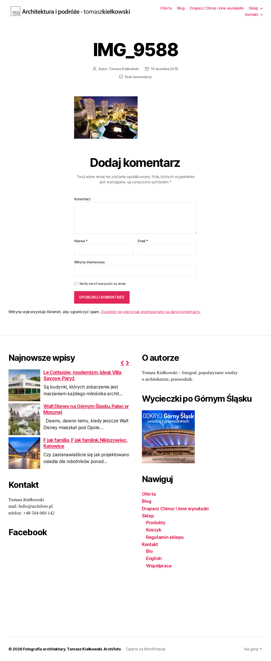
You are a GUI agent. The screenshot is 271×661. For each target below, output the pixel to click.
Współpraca (158, 565)
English (154, 558)
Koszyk (153, 529)
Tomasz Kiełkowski (124, 69)
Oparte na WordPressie (145, 649)
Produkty (155, 522)
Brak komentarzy (138, 77)
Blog (180, 8)
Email (143, 241)
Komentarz (82, 199)
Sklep (253, 8)
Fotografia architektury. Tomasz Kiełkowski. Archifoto (72, 649)
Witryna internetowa (89, 262)
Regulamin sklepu (165, 537)
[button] (122, 362)
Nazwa (81, 241)
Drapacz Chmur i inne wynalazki (216, 8)
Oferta (166, 8)
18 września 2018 (164, 69)
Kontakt (251, 14)
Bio (149, 551)
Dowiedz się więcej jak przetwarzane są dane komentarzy (150, 312)
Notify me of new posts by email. (102, 284)
